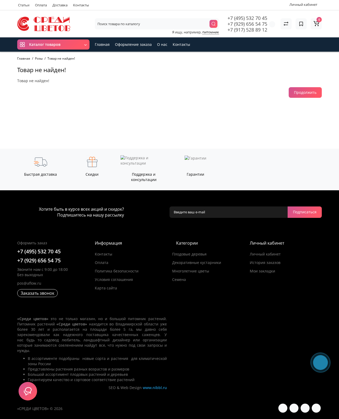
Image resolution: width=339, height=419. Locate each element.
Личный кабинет (265, 254)
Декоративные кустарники (196, 262)
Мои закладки (262, 271)
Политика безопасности (117, 271)
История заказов (265, 262)
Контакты (81, 5)
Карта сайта (106, 287)
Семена (179, 279)
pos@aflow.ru (29, 283)
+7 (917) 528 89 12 (247, 30)
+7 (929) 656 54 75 (247, 24)
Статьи (23, 5)
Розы (39, 58)
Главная (102, 44)
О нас (162, 44)
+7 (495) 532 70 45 (247, 18)
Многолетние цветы (190, 271)
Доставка (60, 5)
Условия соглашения (114, 279)
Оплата (41, 5)
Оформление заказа (133, 44)
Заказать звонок (37, 293)
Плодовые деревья (189, 254)
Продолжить (305, 92)
